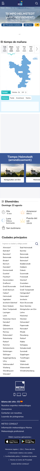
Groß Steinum (8, 290)
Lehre (22, 312)
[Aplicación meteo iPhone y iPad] (12, 441)
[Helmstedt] (27, 74)
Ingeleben (7, 299)
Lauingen (6, 312)
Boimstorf (24, 260)
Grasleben (24, 283)
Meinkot (23, 319)
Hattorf (6, 293)
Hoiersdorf (24, 296)
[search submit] (36, 243)
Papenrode (24, 325)
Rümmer (6, 345)
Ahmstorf (7, 247)
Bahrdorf (6, 251)
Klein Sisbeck (8, 306)
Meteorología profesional (12, 431)
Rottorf (23, 338)
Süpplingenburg (9, 358)
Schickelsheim (8, 348)
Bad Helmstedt (26, 247)
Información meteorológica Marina (16, 427)
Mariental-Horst (9, 319)
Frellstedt (24, 277)
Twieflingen (24, 358)
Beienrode (24, 254)
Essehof (6, 273)
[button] (18, 72)
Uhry (5, 361)
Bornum (6, 264)
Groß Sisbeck (25, 286)
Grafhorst (7, 283)
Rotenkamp (7, 338)
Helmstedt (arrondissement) (27, 8)
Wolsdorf (6, 374)
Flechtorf (6, 277)
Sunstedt (23, 351)
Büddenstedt (25, 264)
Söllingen (7, 354)
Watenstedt (25, 367)
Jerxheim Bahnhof (10, 302)
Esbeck (23, 270)
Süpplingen (24, 354)
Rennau (6, 332)
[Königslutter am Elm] (18, 72)
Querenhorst (8, 328)
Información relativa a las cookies (21, 453)
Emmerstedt (8, 270)
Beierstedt (24, 257)
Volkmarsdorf (8, 364)
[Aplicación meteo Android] (28, 441)
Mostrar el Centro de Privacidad (21, 460)
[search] (36, 3)
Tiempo (2, 8)
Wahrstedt (24, 364)
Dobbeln (23, 267)
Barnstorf (6, 254)
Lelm (5, 315)
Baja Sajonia (15, 8)
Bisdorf (6, 260)
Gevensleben (8, 280)
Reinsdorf (24, 328)
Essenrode (24, 273)
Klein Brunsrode (26, 302)
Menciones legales (11, 449)
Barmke (23, 251)
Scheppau (24, 345)
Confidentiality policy (12, 456)
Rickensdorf (7, 335)
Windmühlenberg (27, 371)
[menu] (3, 3)
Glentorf (23, 280)
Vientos (14, 92)
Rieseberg (24, 335)
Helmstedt (7, 296)
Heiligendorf (25, 293)
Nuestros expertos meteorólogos (16, 405)
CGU (21, 449)
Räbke (22, 341)
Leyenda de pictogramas (12, 416)
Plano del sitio (30, 449)
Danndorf (6, 267)
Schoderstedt (25, 348)
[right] (36, 49)
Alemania (8, 8)
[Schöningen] (25, 81)
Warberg (6, 367)
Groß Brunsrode (9, 286)
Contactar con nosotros (11, 413)
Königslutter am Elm (28, 309)
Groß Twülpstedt (27, 290)
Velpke (23, 361)
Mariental (24, 315)
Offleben (6, 325)
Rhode (22, 332)
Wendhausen (8, 371)
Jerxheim (23, 299)
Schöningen (7, 351)
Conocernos (6, 409)
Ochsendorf (24, 322)
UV (23, 92)
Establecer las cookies (29, 456)
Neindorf (6, 322)
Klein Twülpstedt (10, 309)
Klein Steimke (25, 306)
